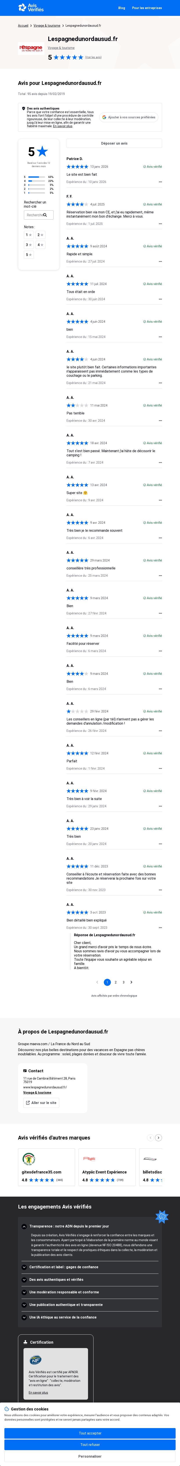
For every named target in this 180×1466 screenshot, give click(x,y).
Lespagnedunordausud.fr (83, 25)
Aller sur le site (43, 1103)
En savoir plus (62, 126)
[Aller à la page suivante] (131, 982)
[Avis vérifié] (144, 166)
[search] (45, 215)
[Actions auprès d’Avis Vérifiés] (160, 181)
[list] (90, 1167)
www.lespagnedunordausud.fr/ (45, 1087)
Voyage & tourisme (47, 25)
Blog (121, 8)
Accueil (23, 25)
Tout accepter (90, 1433)
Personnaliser (90, 1456)
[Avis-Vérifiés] (31, 8)
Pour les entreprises (147, 8)
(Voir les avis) (93, 57)
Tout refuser (90, 1445)
